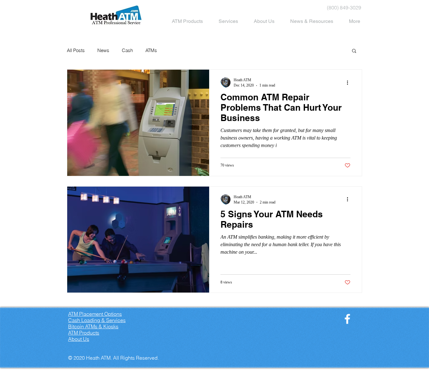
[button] (354, 51)
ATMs (151, 50)
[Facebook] (347, 318)
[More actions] (349, 82)
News (103, 50)
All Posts (76, 50)
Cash (127, 50)
